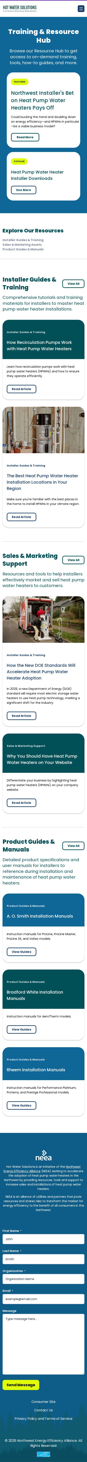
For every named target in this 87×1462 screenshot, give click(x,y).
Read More (25, 137)
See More (23, 190)
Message (9, 1311)
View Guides (21, 952)
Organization (14, 1271)
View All (73, 284)
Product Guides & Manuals (23, 249)
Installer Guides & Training (23, 240)
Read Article (21, 389)
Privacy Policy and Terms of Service (43, 1418)
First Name (12, 1231)
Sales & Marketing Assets (22, 245)
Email (8, 1291)
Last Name (12, 1251)
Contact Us (43, 1410)
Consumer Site (43, 1401)
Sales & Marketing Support (26, 746)
